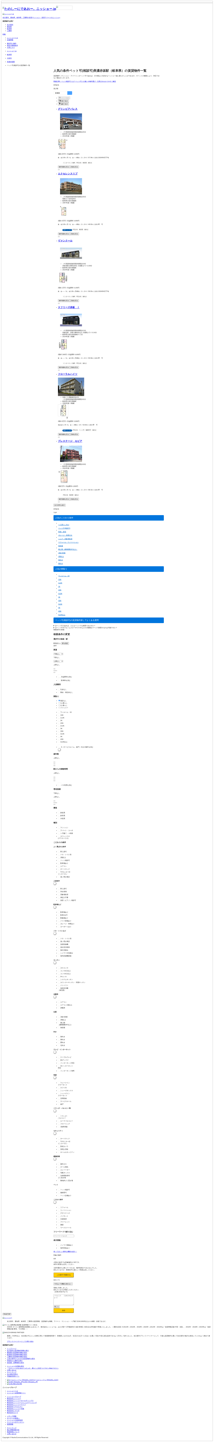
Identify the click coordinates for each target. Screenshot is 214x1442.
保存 (63, 1310)
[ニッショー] (7, 1318)
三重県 (9, 31)
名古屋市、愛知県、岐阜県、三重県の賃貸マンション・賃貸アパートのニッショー (31, 17)
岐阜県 (9, 29)
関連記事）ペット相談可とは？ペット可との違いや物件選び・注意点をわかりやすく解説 (85, 81)
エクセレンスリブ (68, 173)
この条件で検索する (64, 1275)
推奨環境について (13, 1432)
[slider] (54, 670)
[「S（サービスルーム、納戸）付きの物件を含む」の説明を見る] (59, 749)
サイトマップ (11, 1428)
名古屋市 (10, 25)
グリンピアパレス (68, 109)
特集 (4, 34)
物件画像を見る (64, 167)
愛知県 (9, 27)
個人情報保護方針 (13, 1430)
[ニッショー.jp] (37, 8)
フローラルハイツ (67, 374)
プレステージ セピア (70, 441)
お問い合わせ (11, 1434)
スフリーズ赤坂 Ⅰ (68, 307)
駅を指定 (65, 643)
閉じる (56, 1307)
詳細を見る (74, 167)
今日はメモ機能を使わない (63, 1284)
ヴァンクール (65, 240)
